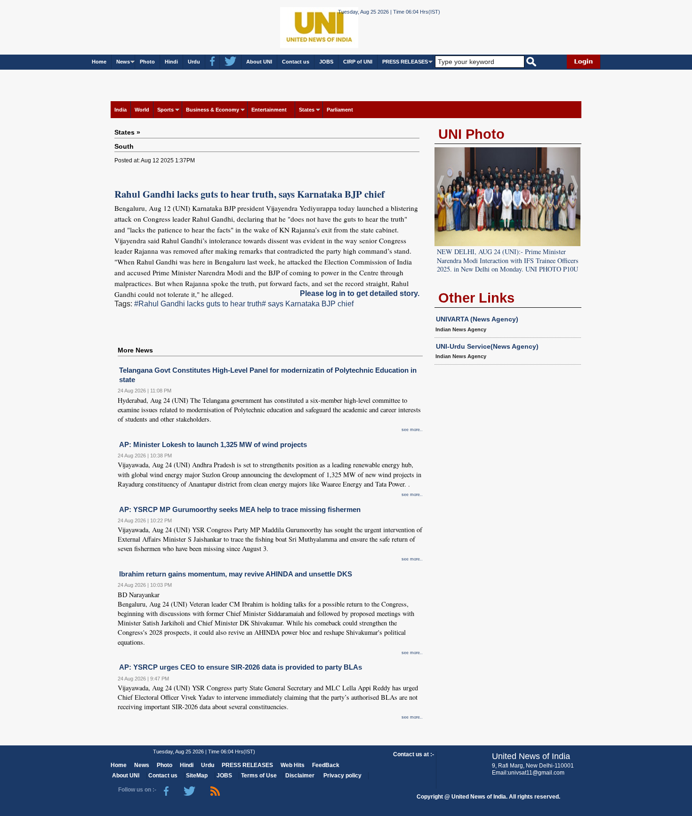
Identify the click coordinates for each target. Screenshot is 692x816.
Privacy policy (342, 775)
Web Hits (293, 765)
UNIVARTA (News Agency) (477, 319)
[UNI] (293, 27)
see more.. (412, 429)
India (120, 109)
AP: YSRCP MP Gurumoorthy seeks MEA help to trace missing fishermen (240, 509)
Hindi (171, 61)
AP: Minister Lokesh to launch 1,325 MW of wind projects (213, 444)
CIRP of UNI (357, 61)
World (142, 109)
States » (127, 132)
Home (99, 61)
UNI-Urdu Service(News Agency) (487, 346)
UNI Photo (471, 134)
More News (135, 350)
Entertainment (269, 109)
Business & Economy (212, 109)
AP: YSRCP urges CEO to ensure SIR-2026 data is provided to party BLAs (240, 667)
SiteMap (197, 775)
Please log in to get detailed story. (359, 293)
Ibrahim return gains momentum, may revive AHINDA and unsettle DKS (235, 574)
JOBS (326, 61)
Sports (165, 109)
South (124, 146)
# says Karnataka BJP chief (308, 304)
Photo (147, 61)
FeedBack (325, 765)
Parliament (340, 109)
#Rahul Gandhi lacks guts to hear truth (198, 304)
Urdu (194, 61)
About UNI (259, 61)
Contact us (295, 61)
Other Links (476, 297)
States (306, 109)
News (123, 61)
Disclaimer (299, 775)
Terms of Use (259, 775)
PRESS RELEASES (405, 61)
